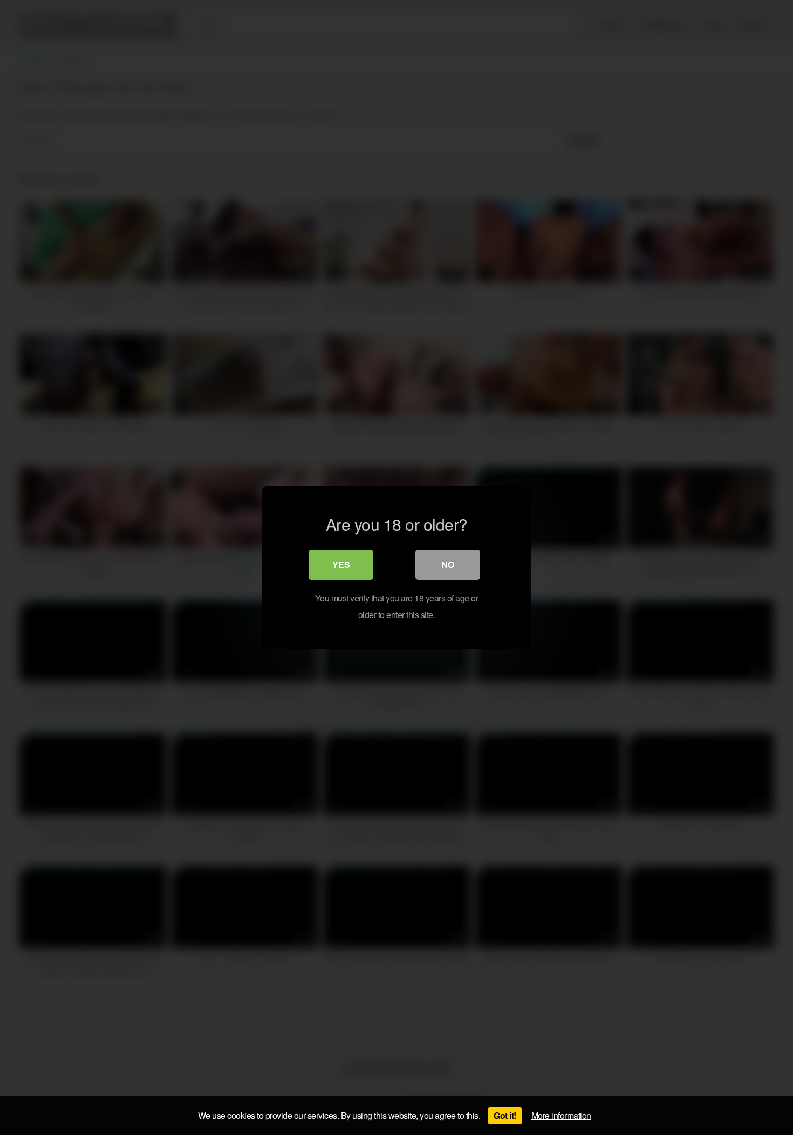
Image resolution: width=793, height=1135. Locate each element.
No (447, 564)
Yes (341, 564)
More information (561, 1115)
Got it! (505, 1115)
